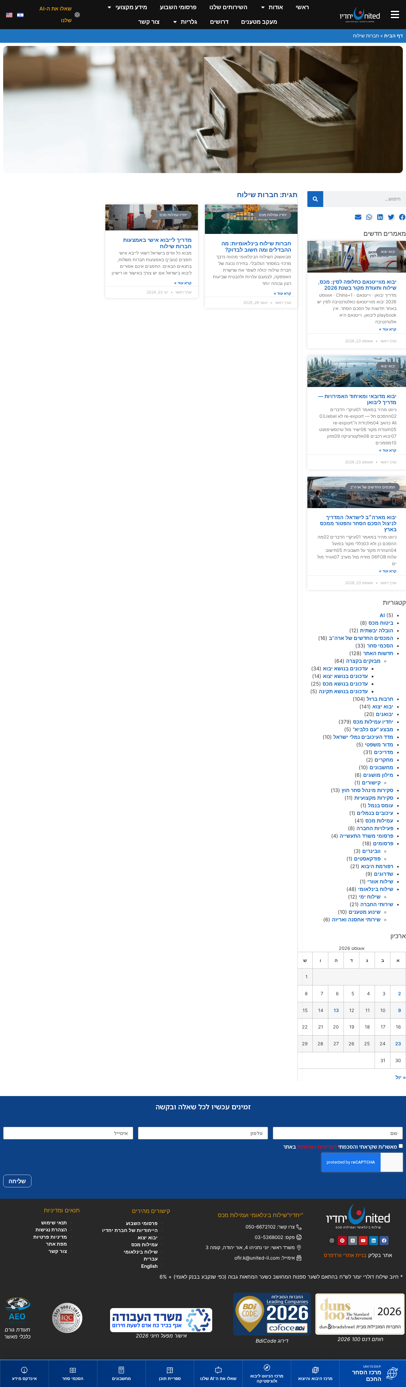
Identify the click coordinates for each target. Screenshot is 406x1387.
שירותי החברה (376, 904)
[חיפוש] (315, 199)
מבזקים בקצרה (363, 661)
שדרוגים (383, 874)
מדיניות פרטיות (50, 1237)
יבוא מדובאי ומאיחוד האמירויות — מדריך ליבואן (357, 399)
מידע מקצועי (131, 7)
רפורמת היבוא (377, 866)
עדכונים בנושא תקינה (343, 691)
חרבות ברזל (380, 699)
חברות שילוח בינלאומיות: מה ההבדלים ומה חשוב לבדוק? (256, 246)
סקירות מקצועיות (373, 798)
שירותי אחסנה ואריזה (356, 919)
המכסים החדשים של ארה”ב (361, 638)
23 (398, 1043)
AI (382, 615)
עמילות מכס (379, 820)
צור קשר (149, 21)
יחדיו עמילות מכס (373, 722)
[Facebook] (384, 1240)
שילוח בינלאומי (375, 889)
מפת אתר (56, 1244)
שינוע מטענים (365, 912)
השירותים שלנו (228, 7)
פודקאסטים (367, 858)
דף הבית (393, 36)
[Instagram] (331, 1240)
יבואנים (384, 714)
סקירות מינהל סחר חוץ (367, 790)
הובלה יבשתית (376, 630)
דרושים (219, 21)
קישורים (371, 782)
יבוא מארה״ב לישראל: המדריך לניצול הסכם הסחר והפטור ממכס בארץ (358, 523)
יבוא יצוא (382, 706)
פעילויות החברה (375, 828)
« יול (401, 1077)
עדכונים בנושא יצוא (345, 676)
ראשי (302, 7)
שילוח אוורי (380, 881)
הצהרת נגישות (51, 1230)
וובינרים (371, 851)
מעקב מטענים (259, 21)
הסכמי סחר (380, 645)
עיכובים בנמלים (375, 813)
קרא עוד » (387, 329)
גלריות (189, 21)
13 (336, 1010)
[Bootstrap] (352, 1240)
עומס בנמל (380, 805)
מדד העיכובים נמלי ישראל (363, 737)
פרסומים (383, 843)
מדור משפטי (379, 744)
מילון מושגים (378, 775)
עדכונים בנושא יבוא (345, 668)
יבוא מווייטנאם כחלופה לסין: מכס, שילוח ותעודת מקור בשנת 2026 (357, 285)
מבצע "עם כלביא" (373, 729)
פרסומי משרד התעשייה (366, 836)
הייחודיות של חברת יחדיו (130, 1230)
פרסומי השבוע (178, 7)
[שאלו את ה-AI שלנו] (77, 15)
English (149, 1266)
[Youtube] (363, 1240)
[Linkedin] (373, 1240)
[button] (402, 217)
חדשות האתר (378, 653)
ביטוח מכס (381, 623)
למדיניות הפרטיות (317, 1146)
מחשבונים (381, 767)
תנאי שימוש (54, 1223)
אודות (276, 7)
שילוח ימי (370, 896)
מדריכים (383, 752)
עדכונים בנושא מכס (345, 684)
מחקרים (384, 760)
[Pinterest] (342, 1240)
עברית (151, 1259)
